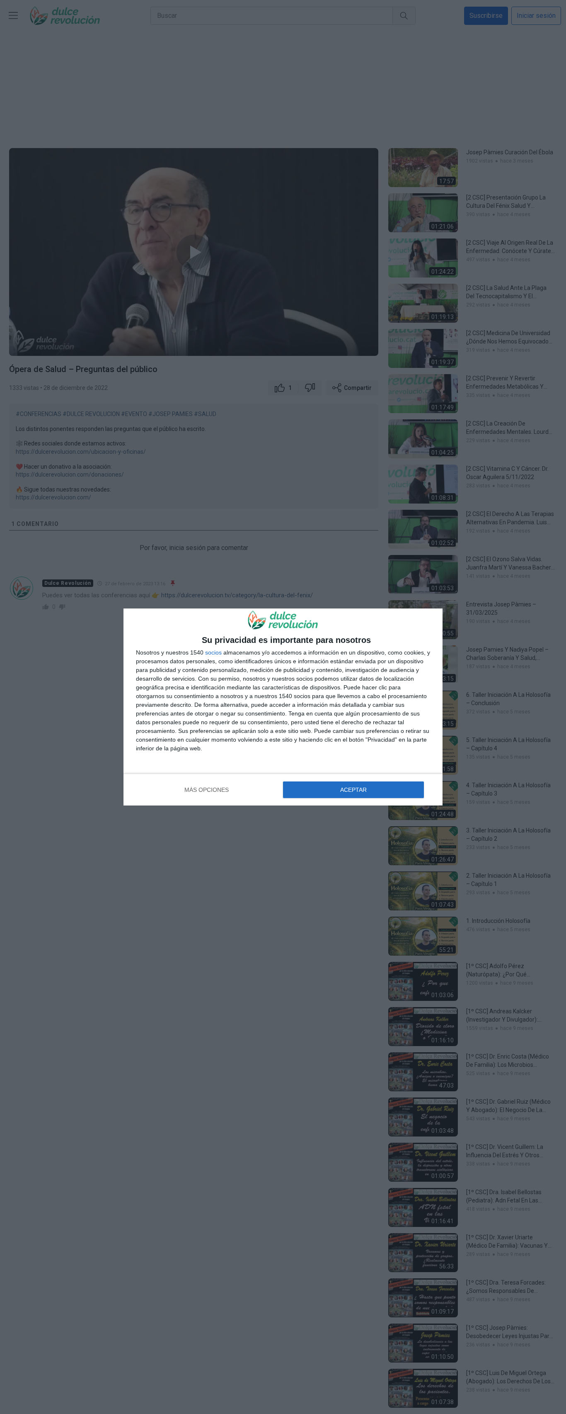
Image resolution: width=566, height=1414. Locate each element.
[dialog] (283, 707)
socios (213, 652)
